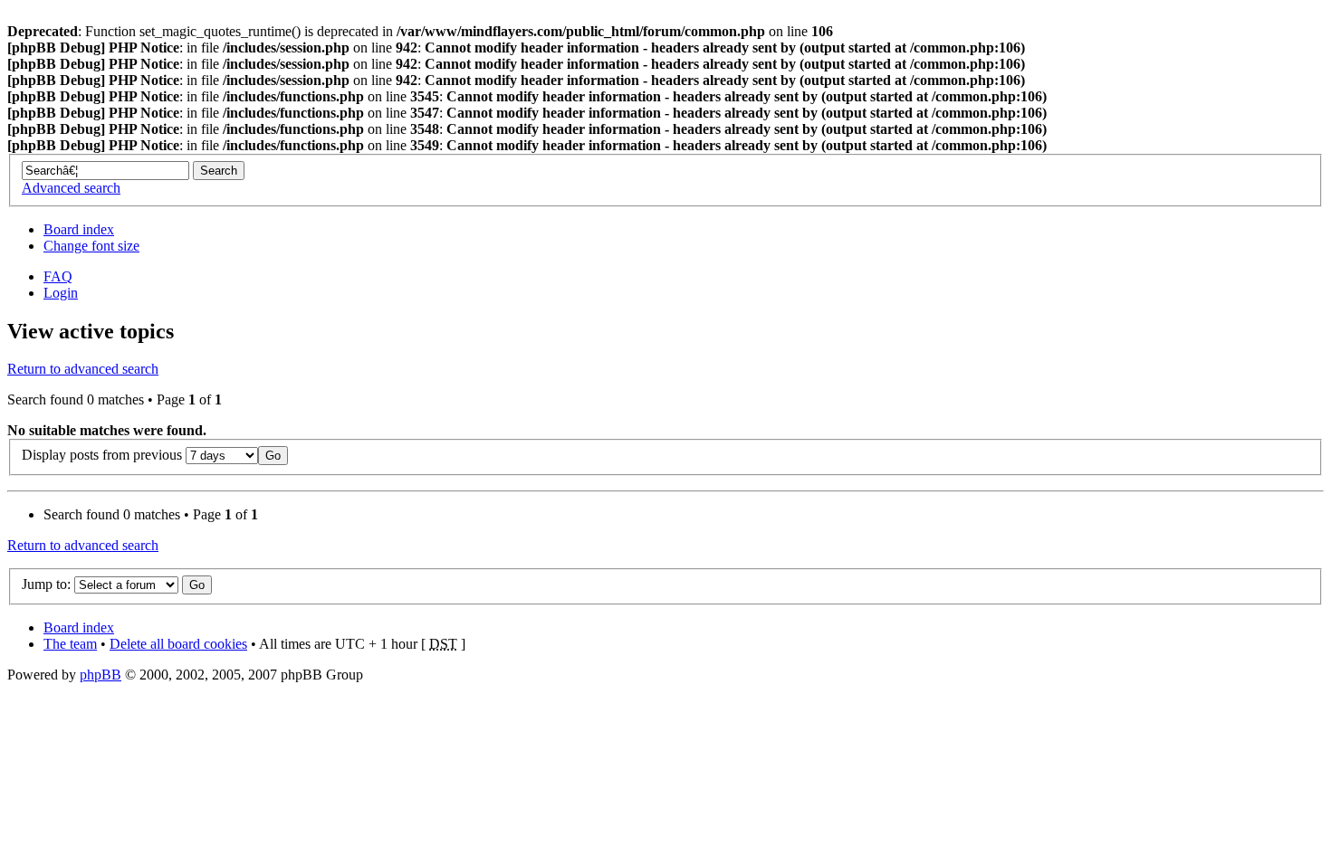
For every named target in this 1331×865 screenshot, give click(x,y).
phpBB (100, 674)
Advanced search (71, 187)
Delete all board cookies (178, 643)
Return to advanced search (82, 368)
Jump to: (46, 584)
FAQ (57, 276)
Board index (78, 229)
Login (60, 292)
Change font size (91, 245)
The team (70, 643)
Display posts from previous (104, 454)
